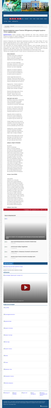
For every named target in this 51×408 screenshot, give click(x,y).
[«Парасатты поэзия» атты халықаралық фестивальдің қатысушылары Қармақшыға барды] (25, 218)
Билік (18, 18)
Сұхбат (45, 18)
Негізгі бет (6, 18)
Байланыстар (15, 21)
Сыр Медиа (10, 4)
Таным (37, 18)
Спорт (30, 18)
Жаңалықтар (12, 18)
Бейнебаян (6, 272)
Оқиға (9, 21)
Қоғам (22, 18)
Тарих (34, 18)
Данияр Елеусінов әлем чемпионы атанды (12, 270)
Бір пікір (5, 21)
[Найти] (47, 16)
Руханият (26, 18)
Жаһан (41, 18)
